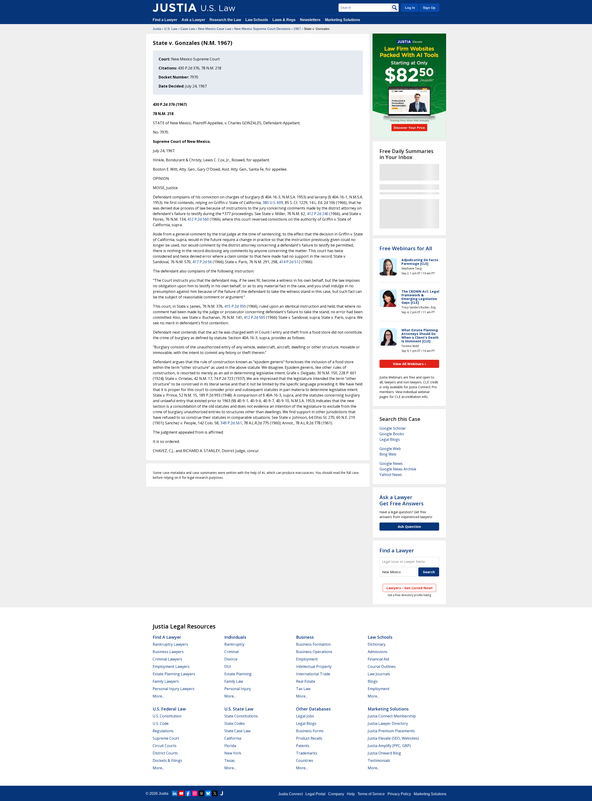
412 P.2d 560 (198, 219)
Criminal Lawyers (167, 659)
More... (158, 696)
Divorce (230, 659)
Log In (410, 7)
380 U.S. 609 (272, 202)
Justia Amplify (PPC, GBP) (389, 745)
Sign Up (429, 7)
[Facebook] (188, 793)
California (232, 738)
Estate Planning (238, 673)
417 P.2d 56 (202, 261)
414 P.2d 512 (290, 261)
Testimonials (379, 760)
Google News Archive (397, 469)
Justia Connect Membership (392, 716)
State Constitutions (241, 716)
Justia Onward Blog (384, 753)
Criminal (231, 651)
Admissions (377, 651)
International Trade (313, 673)
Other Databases (313, 709)
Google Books (391, 433)
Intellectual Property (314, 666)
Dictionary (376, 644)
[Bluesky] (208, 793)
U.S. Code (161, 723)
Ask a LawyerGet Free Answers (401, 500)
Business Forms (310, 730)
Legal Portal (315, 794)
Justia (157, 29)
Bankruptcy (234, 644)
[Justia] (175, 7)
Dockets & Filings (167, 760)
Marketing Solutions (342, 20)
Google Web (390, 448)
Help (351, 794)
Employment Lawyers (171, 666)
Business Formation (313, 644)
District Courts (165, 753)
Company (336, 794)
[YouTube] (181, 793)
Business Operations (314, 651)
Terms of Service (371, 794)
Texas (229, 760)
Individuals (235, 637)
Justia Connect (290, 794)
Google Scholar (392, 428)
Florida (230, 745)
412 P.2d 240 (317, 213)
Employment (307, 659)
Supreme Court (166, 738)
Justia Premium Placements (391, 730)
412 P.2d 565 (254, 317)
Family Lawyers (166, 681)
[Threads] (201, 793)
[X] (215, 793)
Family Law (233, 681)
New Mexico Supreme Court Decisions (262, 29)
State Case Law (237, 730)
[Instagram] (194, 793)
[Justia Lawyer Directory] (221, 793)
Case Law (187, 29)
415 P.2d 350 (235, 306)
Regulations (163, 730)
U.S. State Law (238, 709)
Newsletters (310, 20)
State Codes (234, 723)
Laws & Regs (284, 20)
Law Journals (379, 673)
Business (305, 637)
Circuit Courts (164, 745)
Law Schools (256, 20)
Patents (302, 745)
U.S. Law (170, 29)
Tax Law (303, 688)
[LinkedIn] (174, 793)
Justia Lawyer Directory (388, 723)
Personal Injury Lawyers (173, 688)
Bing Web (387, 454)
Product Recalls (309, 738)
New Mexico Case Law (214, 29)
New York (232, 753)
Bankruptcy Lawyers (170, 644)
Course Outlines (382, 666)
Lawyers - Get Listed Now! (409, 587)
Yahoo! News (390, 474)
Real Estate (305, 681)
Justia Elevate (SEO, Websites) (393, 738)
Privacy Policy (399, 794)
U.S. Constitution (167, 716)
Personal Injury (237, 688)
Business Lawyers (168, 651)
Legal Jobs (305, 716)
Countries (304, 760)
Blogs (373, 681)
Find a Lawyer (165, 20)
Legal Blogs (389, 439)
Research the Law (225, 20)
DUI (227, 666)
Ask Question (409, 526)
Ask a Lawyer (194, 20)
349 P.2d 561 (231, 423)
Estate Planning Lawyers (174, 673)
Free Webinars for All (405, 248)
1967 (297, 29)
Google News (391, 463)
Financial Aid (378, 659)
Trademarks (306, 753)
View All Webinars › (409, 363)
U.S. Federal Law (169, 709)
